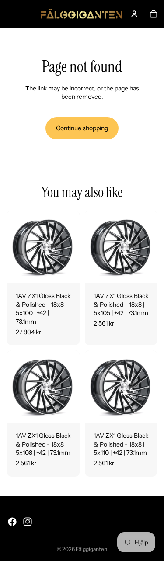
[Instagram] (27, 521)
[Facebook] (12, 521)
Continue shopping (82, 128)
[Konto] (134, 14)
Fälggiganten (91, 549)
